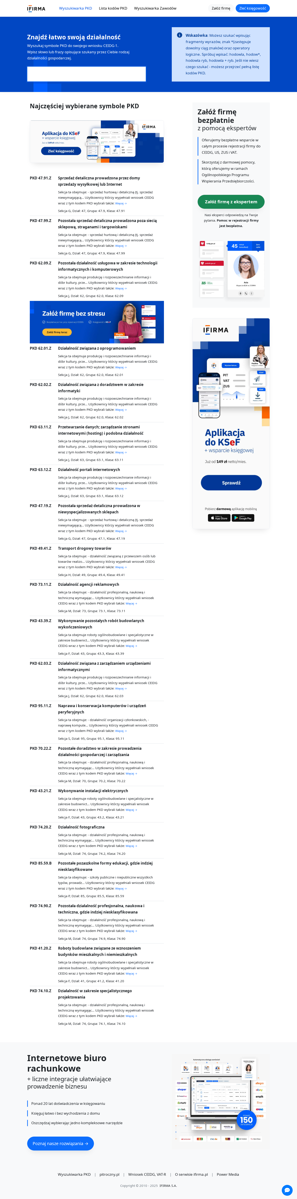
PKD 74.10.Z (40, 990)
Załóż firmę (221, 8)
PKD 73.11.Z (40, 584)
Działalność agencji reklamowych (88, 584)
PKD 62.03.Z (40, 663)
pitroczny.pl (109, 1174)
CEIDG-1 (110, 45)
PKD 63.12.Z (40, 469)
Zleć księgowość (252, 8)
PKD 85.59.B (41, 863)
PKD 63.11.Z (40, 426)
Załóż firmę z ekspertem (231, 202)
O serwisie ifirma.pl (191, 1174)
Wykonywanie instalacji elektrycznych (93, 790)
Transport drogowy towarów (84, 548)
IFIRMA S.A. (168, 1185)
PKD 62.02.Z (40, 384)
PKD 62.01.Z (40, 348)
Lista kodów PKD (113, 8)
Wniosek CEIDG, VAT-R (147, 1174)
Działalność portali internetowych (89, 469)
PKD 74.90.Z (40, 905)
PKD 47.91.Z (40, 177)
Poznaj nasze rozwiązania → (60, 1143)
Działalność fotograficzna (81, 827)
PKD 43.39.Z (40, 620)
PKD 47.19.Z (40, 505)
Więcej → (121, 203)
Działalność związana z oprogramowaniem (97, 348)
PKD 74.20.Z (40, 827)
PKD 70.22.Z (40, 748)
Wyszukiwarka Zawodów (155, 8)
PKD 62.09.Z (40, 263)
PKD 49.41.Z (40, 548)
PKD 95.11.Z (40, 705)
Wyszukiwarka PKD (75, 8)
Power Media (228, 1174)
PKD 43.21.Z (40, 790)
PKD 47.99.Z (40, 220)
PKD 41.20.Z (40, 948)
